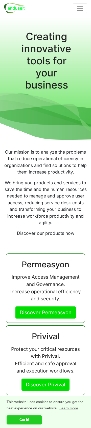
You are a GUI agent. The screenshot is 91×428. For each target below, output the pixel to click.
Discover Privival (45, 385)
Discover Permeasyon (46, 312)
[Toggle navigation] (80, 8)
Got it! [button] (24, 420)
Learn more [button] (68, 408)
